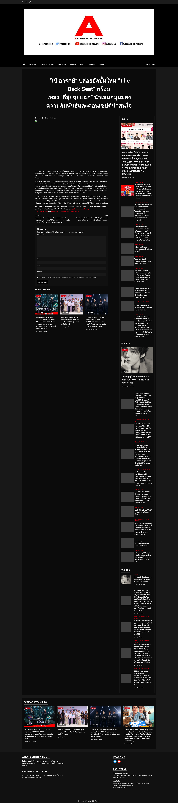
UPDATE (32, 64)
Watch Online (150, 64)
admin (39, 118)
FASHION (73, 64)
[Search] (143, 64)
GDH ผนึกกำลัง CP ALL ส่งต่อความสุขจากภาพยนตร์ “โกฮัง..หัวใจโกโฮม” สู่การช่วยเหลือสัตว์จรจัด (71, 732)
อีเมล (39, 265)
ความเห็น (40, 235)
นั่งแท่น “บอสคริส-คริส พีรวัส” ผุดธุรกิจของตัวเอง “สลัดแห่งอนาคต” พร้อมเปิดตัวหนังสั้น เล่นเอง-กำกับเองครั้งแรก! (143, 293)
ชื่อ (38, 259)
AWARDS (92, 64)
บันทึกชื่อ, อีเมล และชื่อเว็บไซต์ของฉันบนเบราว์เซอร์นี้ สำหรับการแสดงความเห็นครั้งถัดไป (68, 278)
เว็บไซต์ (39, 271)
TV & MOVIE (62, 64)
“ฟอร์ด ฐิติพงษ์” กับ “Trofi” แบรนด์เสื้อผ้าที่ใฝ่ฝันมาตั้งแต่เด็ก (143, 512)
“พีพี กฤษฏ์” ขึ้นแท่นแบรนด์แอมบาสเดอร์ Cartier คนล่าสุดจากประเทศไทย (136, 379)
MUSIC (82, 64)
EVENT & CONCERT (47, 64)
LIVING (101, 64)
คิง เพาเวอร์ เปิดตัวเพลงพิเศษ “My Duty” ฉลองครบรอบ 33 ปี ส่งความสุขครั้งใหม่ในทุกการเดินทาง (92, 218)
